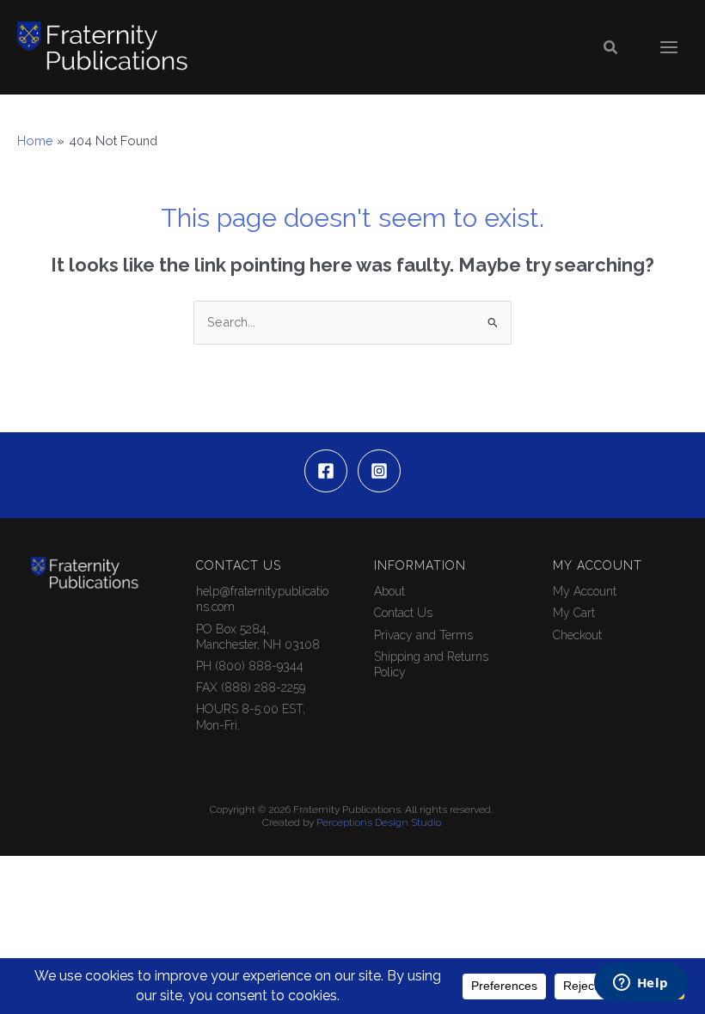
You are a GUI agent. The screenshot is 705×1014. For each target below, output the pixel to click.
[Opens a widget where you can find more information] (640, 983)
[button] (611, 47)
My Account (584, 591)
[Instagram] (379, 470)
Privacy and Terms (423, 635)
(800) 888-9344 (259, 666)
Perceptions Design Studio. (379, 822)
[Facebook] (325, 470)
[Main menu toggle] (669, 47)
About (389, 591)
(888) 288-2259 (263, 687)
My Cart (574, 613)
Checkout (577, 635)
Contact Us (403, 613)
